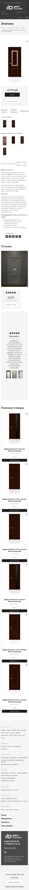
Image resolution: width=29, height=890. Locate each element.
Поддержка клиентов (7, 780)
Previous (3, 355)
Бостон (3, 732)
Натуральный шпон (7, 790)
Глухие (3, 798)
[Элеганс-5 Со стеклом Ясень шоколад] (4, 153)
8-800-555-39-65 (11, 841)
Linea (2, 738)
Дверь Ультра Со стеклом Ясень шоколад (14, 450)
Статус (12, 732)
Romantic (23, 730)
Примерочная (6, 819)
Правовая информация (8, 778)
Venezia (3, 730)
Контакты (4, 749)
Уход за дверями (22, 773)
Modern (18, 732)
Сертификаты (5, 773)
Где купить (5, 822)
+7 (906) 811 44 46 (12, 844)
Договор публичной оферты (9, 764)
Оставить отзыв (11, 305)
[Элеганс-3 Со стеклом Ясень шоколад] (22, 141)
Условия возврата (22, 757)
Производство (17, 746)
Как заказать (5, 757)
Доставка (13, 757)
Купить (12, 94)
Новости (3, 746)
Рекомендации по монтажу (9, 775)
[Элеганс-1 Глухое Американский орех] (4, 141)
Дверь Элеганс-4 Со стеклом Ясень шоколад (14, 651)
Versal (20, 735)
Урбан (8, 730)
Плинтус (16, 809)
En (24, 2)
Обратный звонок (10, 848)
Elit (24, 735)
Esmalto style (15, 730)
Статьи (9, 746)
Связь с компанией (5, 13)
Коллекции (5, 727)
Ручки (3, 809)
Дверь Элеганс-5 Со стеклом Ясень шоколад (14, 701)
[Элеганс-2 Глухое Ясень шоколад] (13, 141)
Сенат (10, 735)
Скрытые (25, 801)
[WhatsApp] (20, 236)
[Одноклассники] (10, 236)
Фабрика (4, 743)
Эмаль (16, 790)
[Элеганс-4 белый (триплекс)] (4, 125)
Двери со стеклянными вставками (11, 801)
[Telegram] (13, 236)
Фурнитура (9, 809)
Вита (7, 732)
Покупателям (6, 754)
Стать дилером (7, 826)
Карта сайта (14, 877)
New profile (4, 735)
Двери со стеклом (11, 798)
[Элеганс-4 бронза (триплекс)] (13, 125)
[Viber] (16, 236)
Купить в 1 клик (12, 101)
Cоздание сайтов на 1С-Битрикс (14, 886)
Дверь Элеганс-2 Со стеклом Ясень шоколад (14, 500)
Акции (3, 815)
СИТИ (15, 735)
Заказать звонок (13, 882)
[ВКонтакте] (7, 236)
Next (26, 355)
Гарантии (13, 773)
